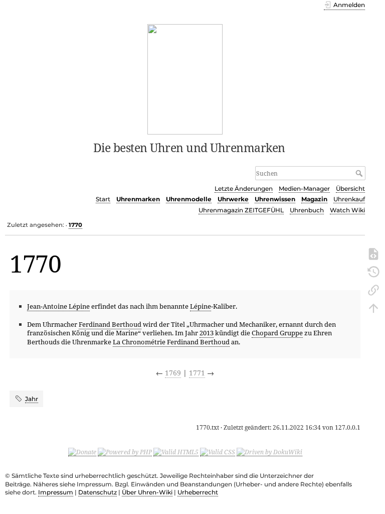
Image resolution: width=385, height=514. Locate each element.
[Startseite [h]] (185, 78)
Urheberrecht (197, 492)
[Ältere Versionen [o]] (373, 271)
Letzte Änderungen (244, 188)
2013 (207, 332)
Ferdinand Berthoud (110, 324)
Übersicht (350, 188)
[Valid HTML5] (176, 451)
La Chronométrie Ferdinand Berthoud (171, 341)
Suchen (360, 173)
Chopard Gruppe (277, 332)
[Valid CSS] (217, 451)
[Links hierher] (373, 289)
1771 (197, 372)
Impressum (55, 492)
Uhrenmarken (138, 199)
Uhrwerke (233, 199)
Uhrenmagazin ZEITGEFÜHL (241, 210)
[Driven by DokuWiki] (269, 451)
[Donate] (82, 451)
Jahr (31, 399)
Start (103, 199)
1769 (173, 372)
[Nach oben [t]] (373, 307)
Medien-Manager (304, 188)
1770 (75, 224)
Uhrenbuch (307, 210)
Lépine (200, 306)
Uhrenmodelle (189, 199)
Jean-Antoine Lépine (58, 306)
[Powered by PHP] (125, 451)
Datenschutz (97, 492)
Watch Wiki (347, 210)
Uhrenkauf (349, 199)
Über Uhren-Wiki (147, 492)
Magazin (314, 199)
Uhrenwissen (275, 199)
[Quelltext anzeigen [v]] (373, 253)
